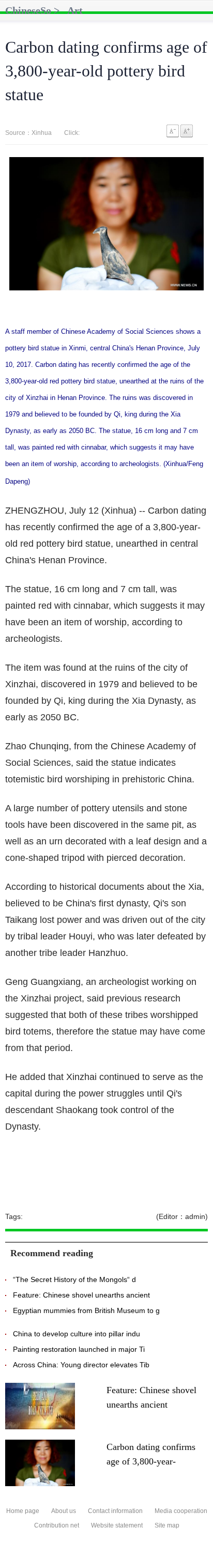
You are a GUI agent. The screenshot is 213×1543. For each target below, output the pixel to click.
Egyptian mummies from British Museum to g (86, 1310)
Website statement (117, 1525)
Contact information (115, 1511)
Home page (22, 1511)
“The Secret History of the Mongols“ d (74, 1279)
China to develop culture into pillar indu (76, 1334)
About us (63, 1511)
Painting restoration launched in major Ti (79, 1349)
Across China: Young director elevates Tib (81, 1365)
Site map (167, 1525)
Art (75, 10)
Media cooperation (181, 1511)
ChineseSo (28, 10)
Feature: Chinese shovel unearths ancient (81, 1295)
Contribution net (56, 1525)
